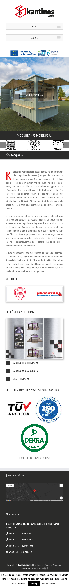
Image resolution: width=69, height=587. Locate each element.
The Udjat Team (36, 568)
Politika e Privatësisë (53, 564)
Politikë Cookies (36, 564)
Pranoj (34, 583)
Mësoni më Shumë (50, 583)
